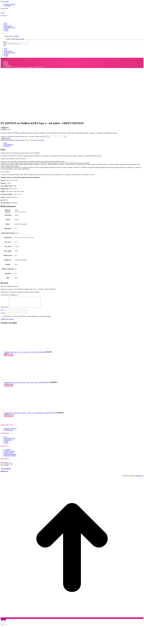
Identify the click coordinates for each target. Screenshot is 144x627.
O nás (5, 437)
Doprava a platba (8, 452)
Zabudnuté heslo (8, 430)
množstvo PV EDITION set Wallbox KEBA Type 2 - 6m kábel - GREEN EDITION (23, 136)
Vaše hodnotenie (5, 295)
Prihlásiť (3, 13)
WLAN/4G (41, 140)
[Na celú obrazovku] (4, 621)
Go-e (127, 475)
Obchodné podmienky (10, 454)
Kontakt (6, 443)
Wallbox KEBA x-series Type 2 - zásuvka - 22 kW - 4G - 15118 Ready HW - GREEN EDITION (30, 413)
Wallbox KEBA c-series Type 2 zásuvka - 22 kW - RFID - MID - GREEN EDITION (27, 382)
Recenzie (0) (7, 146)
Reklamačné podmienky (10, 455)
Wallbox (17, 140)
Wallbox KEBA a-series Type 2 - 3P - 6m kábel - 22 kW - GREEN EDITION (25, 352)
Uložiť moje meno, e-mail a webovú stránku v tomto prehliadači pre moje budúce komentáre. (27, 316)
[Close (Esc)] (1, 624)
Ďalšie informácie (8, 144)
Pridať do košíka (5, 138)
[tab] (73, 143)
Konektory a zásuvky (9, 451)
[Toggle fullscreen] (4, 624)
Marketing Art (139, 475)
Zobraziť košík (8, 36)
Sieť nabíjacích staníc (9, 438)
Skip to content (5, 1)
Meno (3, 310)
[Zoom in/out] (6, 621)
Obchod (6, 441)
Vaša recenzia (5, 307)
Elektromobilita (8, 440)
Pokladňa (16, 36)
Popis (5, 143)
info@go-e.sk (4, 471)
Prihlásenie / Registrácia (10, 428)
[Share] (3, 624)
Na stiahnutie (7, 449)
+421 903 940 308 (5, 468)
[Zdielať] (3, 621)
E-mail (3, 313)
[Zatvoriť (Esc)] (1, 621)
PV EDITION (10, 140)
